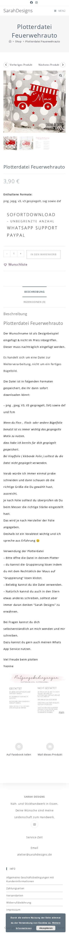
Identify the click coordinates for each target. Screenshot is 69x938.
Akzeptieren (46, 928)
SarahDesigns (18, 10)
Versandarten (14, 895)
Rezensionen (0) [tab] (34, 302)
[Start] (10, 41)
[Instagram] (34, 824)
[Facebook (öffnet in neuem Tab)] (32, 2)
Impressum (13, 909)
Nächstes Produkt (49, 64)
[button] (61, 75)
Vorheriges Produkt (21, 64)
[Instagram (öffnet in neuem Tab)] (36, 2)
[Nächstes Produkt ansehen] (63, 65)
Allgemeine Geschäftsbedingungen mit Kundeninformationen (30, 879)
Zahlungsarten (15, 888)
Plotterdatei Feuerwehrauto (42, 41)
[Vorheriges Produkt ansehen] (6, 65)
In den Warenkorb (43, 254)
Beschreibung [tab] (34, 291)
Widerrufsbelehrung (18, 902)
